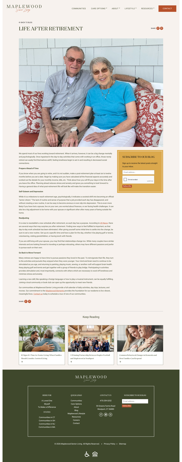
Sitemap (122, 444)
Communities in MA (47, 427)
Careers (76, 420)
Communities (79, 8)
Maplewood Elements (55, 291)
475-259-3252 (106, 400)
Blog (76, 410)
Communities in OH (47, 420)
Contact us (38, 294)
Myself (47, 404)
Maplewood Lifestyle (76, 413)
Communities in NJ (47, 424)
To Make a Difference (47, 407)
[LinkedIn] (106, 414)
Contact (167, 8)
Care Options (98, 8)
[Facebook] (101, 414)
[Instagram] (110, 414)
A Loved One (47, 400)
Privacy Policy (109, 444)
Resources (147, 8)
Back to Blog (26, 22)
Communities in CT (47, 417)
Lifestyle (130, 8)
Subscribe (127, 186)
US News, (104, 223)
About (115, 8)
